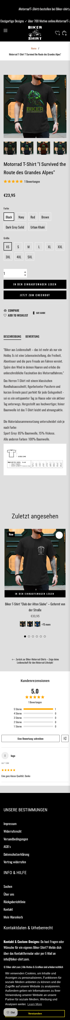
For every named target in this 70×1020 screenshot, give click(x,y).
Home (33, 48)
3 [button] (33, 636)
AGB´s (7, 846)
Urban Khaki (38, 227)
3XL (8, 257)
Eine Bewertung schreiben (30, 738)
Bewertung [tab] (32, 336)
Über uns (9, 894)
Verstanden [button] (35, 1013)
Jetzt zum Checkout (35, 295)
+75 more (46, 624)
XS (7, 246)
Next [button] (63, 148)
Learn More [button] (34, 1004)
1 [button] (25, 636)
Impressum (10, 823)
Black (9, 217)
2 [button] (29, 636)
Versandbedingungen (16, 839)
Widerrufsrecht (13, 831)
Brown (45, 217)
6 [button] (45, 636)
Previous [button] (6, 583)
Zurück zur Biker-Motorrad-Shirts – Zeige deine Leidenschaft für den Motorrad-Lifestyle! (37, 661)
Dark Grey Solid (15, 227)
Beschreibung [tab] (12, 336)
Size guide (40, 312)
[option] (35, 583)
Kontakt (8, 909)
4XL (19, 257)
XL (49, 246)
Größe (6, 238)
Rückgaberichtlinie (14, 901)
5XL (30, 257)
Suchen (8, 886)
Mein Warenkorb (13, 917)
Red (33, 217)
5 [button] (41, 636)
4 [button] (37, 636)
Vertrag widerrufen (15, 861)
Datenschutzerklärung (16, 854)
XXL (60, 246)
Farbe (6, 208)
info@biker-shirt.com (16, 959)
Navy (21, 217)
